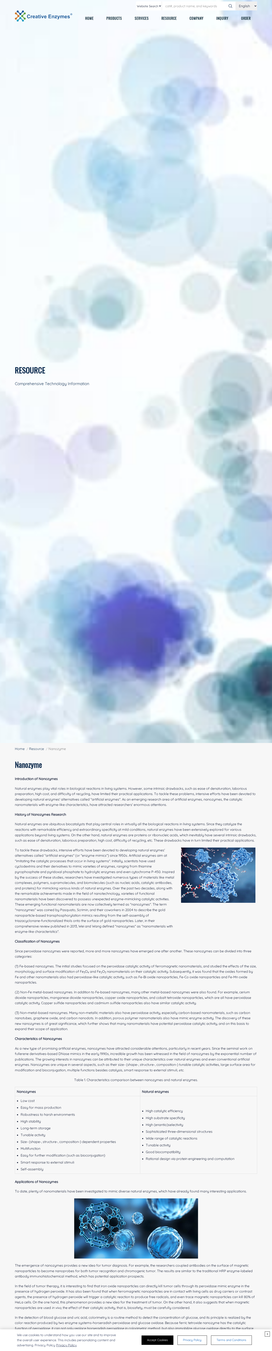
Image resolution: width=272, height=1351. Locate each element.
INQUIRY (222, 18)
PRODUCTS (114, 18)
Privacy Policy (66, 1345)
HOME (89, 18)
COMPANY (197, 18)
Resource (36, 749)
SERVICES (142, 18)
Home (20, 749)
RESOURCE (169, 18)
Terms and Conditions (231, 1340)
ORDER (246, 18)
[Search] (230, 5)
